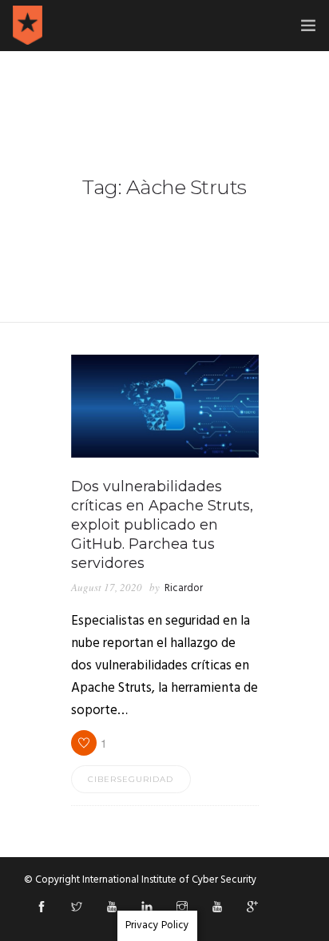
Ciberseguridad (130, 779)
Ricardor (183, 588)
